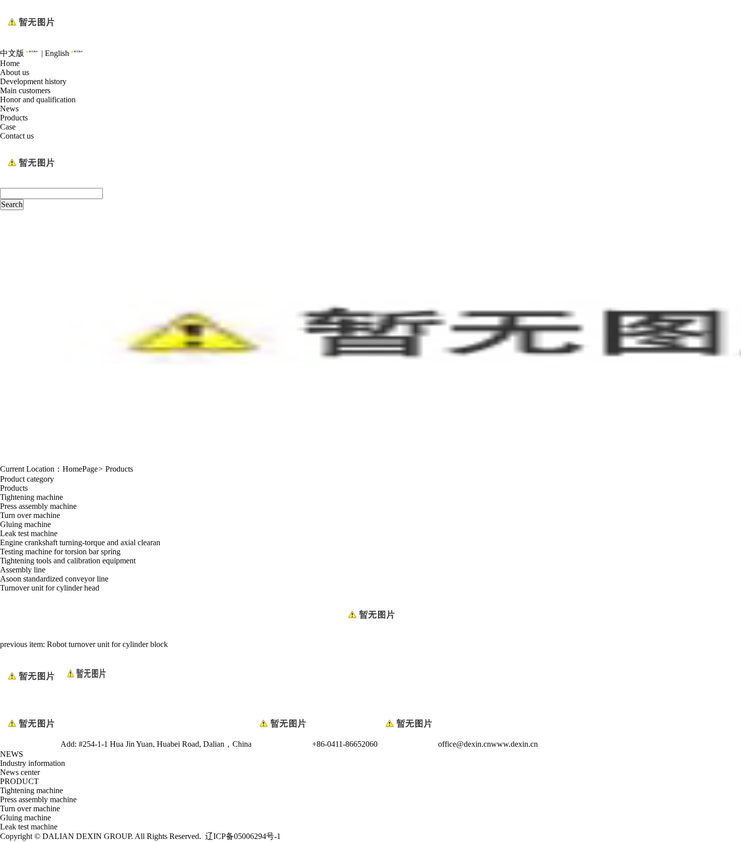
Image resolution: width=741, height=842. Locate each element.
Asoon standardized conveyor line (54, 578)
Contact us (17, 136)
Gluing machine (25, 524)
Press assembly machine (38, 506)
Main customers (25, 90)
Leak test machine (28, 533)
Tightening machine (31, 497)
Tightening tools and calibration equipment (68, 560)
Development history (33, 81)
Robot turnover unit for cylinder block (107, 644)
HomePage (80, 469)
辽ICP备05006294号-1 (243, 836)
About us (14, 72)
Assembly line (22, 569)
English (57, 53)
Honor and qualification (38, 99)
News (9, 108)
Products (14, 117)
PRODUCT (19, 781)
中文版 (12, 53)
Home (10, 63)
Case (8, 126)
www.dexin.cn (514, 744)
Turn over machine (30, 515)
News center (20, 772)
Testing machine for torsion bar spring (60, 551)
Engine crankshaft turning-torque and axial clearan (80, 542)
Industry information (32, 763)
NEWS (11, 754)
